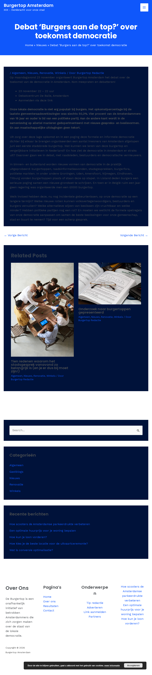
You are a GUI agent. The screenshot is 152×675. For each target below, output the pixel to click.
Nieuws (32, 73)
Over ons (49, 601)
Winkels (60, 73)
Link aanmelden (95, 612)
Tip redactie (94, 603)
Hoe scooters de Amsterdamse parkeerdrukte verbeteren (49, 524)
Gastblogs (16, 471)
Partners (95, 616)
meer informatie (112, 665)
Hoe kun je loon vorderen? (28, 537)
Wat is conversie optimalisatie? (31, 550)
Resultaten (50, 606)
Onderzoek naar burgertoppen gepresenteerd (104, 311)
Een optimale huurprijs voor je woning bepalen (42, 530)
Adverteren (95, 607)
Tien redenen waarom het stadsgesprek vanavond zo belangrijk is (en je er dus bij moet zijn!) (39, 366)
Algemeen (19, 73)
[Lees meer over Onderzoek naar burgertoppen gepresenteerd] (109, 283)
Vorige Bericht (16, 235)
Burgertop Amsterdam (28, 5)
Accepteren (133, 665)
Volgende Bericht (134, 235)
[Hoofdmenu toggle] (144, 7)
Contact (48, 610)
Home (47, 596)
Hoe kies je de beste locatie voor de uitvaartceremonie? (48, 543)
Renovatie (46, 73)
